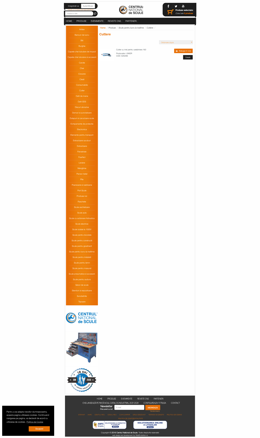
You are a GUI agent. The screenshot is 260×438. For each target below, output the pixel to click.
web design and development (122, 435)
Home (69, 21)
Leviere (82, 162)
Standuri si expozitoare (82, 290)
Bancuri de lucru (82, 35)
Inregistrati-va (73, 6)
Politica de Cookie (174, 415)
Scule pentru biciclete (81, 235)
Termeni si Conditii (156, 415)
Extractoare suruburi (82, 140)
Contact (175, 403)
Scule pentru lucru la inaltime (82, 251)
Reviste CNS (114, 21)
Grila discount (139, 415)
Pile (81, 179)
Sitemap (81, 415)
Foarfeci (81, 157)
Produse (81, 21)
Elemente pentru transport (81, 135)
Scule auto (82, 212)
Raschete (82, 201)
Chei (82, 68)
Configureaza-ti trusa (154, 403)
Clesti (81, 79)
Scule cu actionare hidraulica (82, 218)
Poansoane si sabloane (82, 185)
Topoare (81, 301)
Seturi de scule (81, 285)
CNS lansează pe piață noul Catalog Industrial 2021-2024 (98, 27)
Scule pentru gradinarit (82, 246)
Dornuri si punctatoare (82, 112)
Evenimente (97, 21)
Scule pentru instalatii (82, 257)
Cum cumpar (124, 415)
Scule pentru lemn (82, 262)
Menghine (82, 168)
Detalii (187, 57)
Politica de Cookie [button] (35, 422)
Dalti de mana (82, 96)
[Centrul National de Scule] (131, 10)
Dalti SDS (82, 101)
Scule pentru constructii (82, 240)
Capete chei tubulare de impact (82, 51)
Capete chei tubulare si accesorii (82, 57)
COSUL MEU (112, 415)
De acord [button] (39, 429)
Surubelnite (82, 296)
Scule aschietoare (82, 207)
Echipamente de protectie (82, 124)
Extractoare (82, 146)
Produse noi (82, 196)
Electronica (82, 129)
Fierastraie (81, 151)
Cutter (82, 90)
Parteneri (131, 21)
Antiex (81, 29)
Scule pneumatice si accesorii (82, 274)
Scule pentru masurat (81, 268)
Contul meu (100, 415)
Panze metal (82, 174)
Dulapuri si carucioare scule (82, 118)
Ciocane (82, 74)
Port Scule (81, 190)
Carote (82, 62)
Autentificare (88, 6)
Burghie (82, 46)
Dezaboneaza (155, 411)
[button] (17, 429)
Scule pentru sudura (82, 279)
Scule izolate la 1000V (81, 229)
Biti (82, 40)
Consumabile (82, 85)
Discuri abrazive (82, 107)
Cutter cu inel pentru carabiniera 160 (131, 50)
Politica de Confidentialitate (130, 418)
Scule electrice (81, 224)
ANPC (90, 415)
